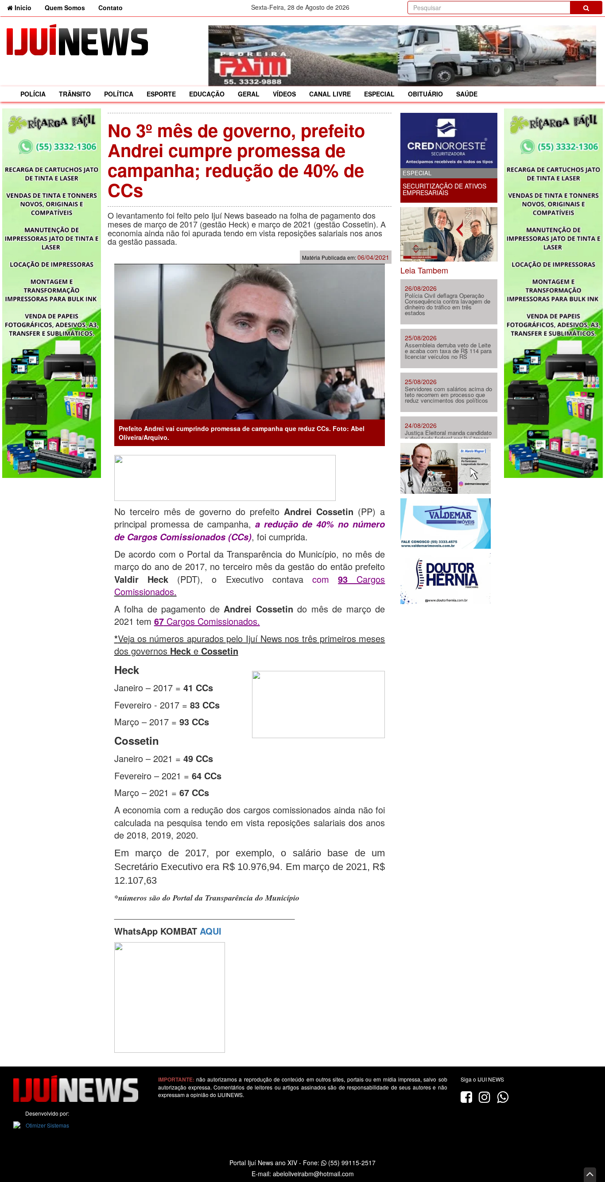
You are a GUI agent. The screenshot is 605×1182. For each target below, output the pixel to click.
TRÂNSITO (75, 93)
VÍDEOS (284, 93)
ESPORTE (161, 93)
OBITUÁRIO (425, 93)
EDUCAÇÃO (207, 93)
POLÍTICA (118, 93)
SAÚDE (466, 93)
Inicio (25, 7)
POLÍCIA (33, 93)
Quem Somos (65, 7)
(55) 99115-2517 (351, 1162)
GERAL (249, 93)
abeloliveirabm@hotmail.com (313, 1173)
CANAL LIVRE (330, 93)
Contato (110, 7)
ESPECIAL (379, 93)
